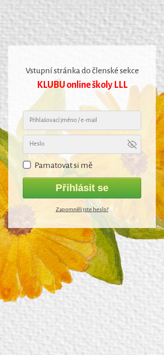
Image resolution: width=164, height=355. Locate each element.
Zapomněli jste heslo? (82, 210)
